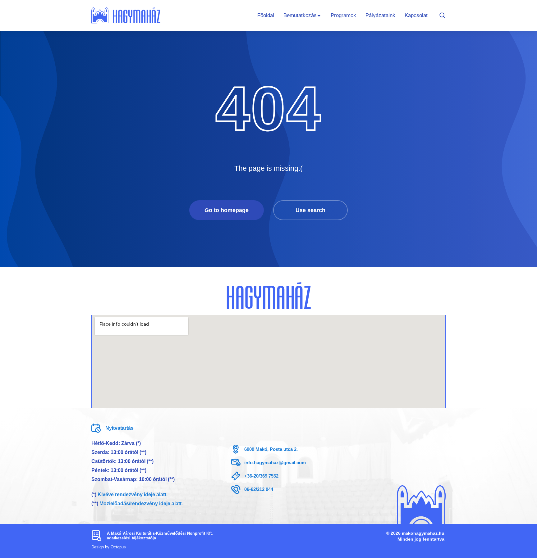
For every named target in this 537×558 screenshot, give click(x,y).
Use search (310, 210)
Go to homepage (226, 210)
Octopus (118, 547)
